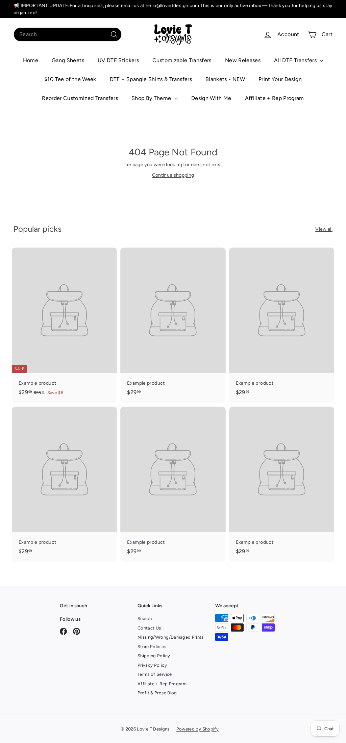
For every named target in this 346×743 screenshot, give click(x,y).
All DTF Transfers (296, 60)
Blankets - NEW (225, 79)
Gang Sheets (68, 60)
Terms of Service (155, 674)
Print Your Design (280, 79)
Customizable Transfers (182, 60)
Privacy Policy (152, 665)
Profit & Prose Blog (157, 692)
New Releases (243, 60)
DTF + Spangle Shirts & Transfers (151, 79)
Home (30, 60)
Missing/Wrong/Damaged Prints (171, 637)
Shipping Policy (154, 655)
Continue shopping (173, 175)
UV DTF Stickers (118, 60)
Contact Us (149, 628)
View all (323, 229)
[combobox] (68, 34)
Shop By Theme (152, 98)
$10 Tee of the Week (70, 79)
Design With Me (211, 98)
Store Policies (152, 646)
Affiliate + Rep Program (274, 98)
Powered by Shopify (197, 729)
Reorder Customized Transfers (80, 98)
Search (145, 618)
